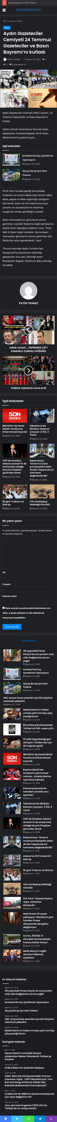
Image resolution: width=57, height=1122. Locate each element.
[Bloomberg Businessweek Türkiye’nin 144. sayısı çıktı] (12, 729)
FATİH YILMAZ (13, 59)
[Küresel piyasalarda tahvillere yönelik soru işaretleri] (12, 793)
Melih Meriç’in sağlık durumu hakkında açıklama (34, 954)
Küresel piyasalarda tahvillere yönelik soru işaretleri (36, 792)
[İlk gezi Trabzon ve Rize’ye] (15, 491)
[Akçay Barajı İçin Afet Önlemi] (11, 175)
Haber (20, 21)
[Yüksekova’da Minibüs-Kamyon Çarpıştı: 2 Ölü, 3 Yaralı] (42, 416)
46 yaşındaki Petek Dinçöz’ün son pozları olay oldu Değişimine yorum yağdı (38, 655)
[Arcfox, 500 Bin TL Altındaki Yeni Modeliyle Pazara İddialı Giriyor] (12, 940)
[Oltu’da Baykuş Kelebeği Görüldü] (42, 491)
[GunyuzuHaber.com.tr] (28, 9)
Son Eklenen (29, 640)
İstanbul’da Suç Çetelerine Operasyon (36, 671)
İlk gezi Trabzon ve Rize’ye (13, 503)
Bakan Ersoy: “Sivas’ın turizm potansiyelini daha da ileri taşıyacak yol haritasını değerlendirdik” (42, 468)
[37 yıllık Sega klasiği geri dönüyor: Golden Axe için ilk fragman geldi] (12, 743)
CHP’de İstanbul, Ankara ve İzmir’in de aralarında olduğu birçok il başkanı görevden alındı (14, 466)
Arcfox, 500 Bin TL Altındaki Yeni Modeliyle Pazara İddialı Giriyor (37, 939)
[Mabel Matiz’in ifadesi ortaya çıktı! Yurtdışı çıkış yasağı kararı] (12, 714)
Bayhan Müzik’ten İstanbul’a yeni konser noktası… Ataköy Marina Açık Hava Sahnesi (37, 774)
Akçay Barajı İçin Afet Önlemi (22, 2)
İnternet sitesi (10, 596)
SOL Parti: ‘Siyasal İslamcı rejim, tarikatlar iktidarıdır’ (38, 902)
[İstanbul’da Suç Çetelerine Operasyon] (11, 160)
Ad (5, 572)
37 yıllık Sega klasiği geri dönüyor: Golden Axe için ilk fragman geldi (37, 742)
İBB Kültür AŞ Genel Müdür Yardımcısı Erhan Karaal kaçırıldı (15, 428)
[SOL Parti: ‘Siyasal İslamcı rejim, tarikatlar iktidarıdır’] (12, 903)
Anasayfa (10, 21)
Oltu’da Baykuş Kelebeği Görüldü (40, 503)
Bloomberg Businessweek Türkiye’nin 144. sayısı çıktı (38, 726)
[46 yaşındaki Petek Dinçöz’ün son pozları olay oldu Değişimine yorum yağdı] (12, 655)
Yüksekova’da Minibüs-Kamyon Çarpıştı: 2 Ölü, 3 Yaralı (40, 430)
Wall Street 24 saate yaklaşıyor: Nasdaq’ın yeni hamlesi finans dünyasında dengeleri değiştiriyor (38, 920)
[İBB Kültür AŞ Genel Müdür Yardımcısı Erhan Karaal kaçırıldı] (15, 416)
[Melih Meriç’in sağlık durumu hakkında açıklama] (12, 955)
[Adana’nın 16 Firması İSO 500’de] (12, 860)
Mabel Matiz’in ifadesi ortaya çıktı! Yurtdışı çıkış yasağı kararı (37, 713)
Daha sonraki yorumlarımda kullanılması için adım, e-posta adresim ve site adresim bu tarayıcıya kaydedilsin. (27, 613)
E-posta (7, 584)
